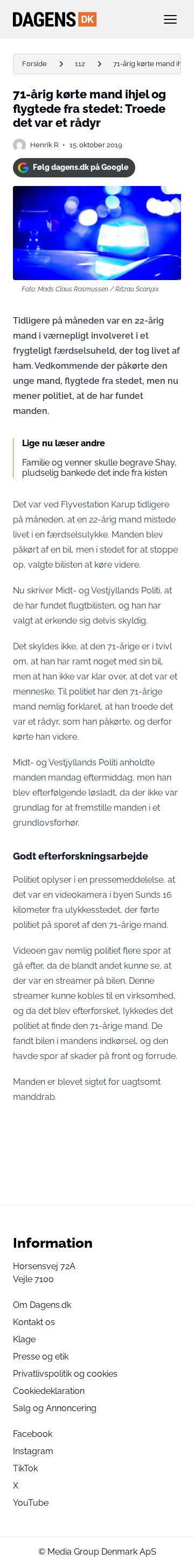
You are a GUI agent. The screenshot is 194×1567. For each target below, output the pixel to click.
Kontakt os (34, 1322)
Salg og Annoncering (54, 1408)
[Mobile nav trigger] (170, 19)
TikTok (25, 1468)
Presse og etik (40, 1356)
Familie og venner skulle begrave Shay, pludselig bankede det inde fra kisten (99, 467)
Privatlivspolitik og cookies (65, 1374)
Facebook (32, 1434)
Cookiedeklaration (49, 1391)
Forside (34, 64)
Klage (24, 1339)
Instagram (33, 1451)
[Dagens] (80, 19)
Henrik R (44, 145)
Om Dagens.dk (42, 1305)
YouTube (30, 1503)
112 (80, 64)
